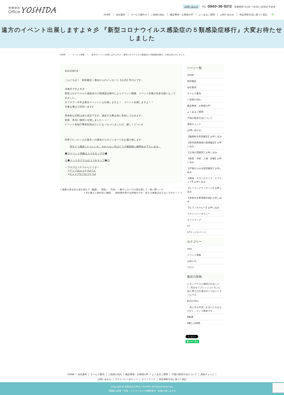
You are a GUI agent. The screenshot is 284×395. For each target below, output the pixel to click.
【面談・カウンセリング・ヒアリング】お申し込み (204, 180)
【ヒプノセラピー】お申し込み (203, 207)
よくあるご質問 (207, 14)
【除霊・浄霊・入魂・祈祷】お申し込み (204, 160)
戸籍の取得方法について (200, 118)
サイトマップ (194, 219)
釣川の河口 (194, 300)
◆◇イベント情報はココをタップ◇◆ (86, 153)
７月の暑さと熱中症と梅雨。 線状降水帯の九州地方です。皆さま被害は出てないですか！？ (131, 192)
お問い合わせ (191, 6)
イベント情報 (78, 54)
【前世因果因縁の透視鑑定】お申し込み (204, 144)
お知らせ (191, 261)
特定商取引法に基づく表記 (253, 14)
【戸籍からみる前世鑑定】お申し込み (204, 170)
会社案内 (120, 14)
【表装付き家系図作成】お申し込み (204, 199)
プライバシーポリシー (198, 213)
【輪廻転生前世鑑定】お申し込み (204, 136)
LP (188, 225)
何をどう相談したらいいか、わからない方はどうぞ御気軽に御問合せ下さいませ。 (115, 146)
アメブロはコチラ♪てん (83, 170)
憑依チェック (194, 124)
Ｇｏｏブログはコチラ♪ (83, 174)
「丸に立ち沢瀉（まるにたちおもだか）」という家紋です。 (204, 309)
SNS (189, 248)
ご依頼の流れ (158, 14)
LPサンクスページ (196, 232)
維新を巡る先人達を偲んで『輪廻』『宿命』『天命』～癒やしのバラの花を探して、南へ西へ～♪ (112, 189)
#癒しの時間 (193, 323)
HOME (107, 14)
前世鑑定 (191, 81)
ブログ (190, 267)
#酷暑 (191, 316)
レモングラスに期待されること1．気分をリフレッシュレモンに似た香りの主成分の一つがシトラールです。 (204, 289)
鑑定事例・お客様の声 (181, 14)
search (273, 14)
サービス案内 (138, 14)
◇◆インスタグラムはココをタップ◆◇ (87, 160)
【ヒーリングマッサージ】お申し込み (204, 190)
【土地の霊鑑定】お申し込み (202, 152)
